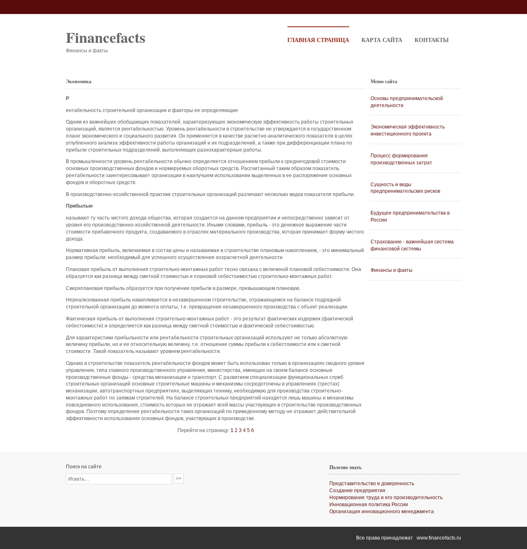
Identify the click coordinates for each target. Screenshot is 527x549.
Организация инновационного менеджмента (381, 511)
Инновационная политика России (368, 504)
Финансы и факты (392, 270)
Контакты (432, 39)
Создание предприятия (357, 490)
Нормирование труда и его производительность (386, 497)
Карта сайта (381, 39)
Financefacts (105, 37)
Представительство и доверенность (371, 483)
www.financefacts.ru (439, 538)
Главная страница (318, 39)
